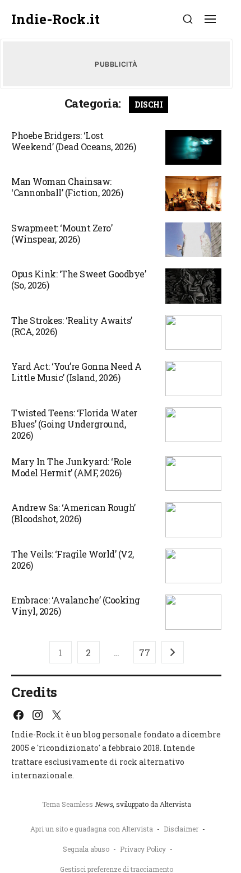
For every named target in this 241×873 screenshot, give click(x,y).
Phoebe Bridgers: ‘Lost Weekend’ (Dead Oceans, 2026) (73, 140)
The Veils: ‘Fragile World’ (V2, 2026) (72, 559)
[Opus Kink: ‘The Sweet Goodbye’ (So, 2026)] (193, 286)
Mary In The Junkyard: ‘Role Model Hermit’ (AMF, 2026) (71, 467)
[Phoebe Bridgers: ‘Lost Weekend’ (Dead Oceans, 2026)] (193, 147)
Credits (34, 692)
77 (144, 652)
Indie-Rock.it (55, 19)
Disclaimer (181, 828)
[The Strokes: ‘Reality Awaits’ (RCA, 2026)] (193, 332)
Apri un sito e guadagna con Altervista (91, 828)
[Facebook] (18, 715)
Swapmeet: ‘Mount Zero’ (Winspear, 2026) (61, 233)
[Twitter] (56, 715)
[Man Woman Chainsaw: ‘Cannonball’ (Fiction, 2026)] (193, 193)
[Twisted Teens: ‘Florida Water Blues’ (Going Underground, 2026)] (193, 425)
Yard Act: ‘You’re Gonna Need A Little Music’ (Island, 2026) (76, 371)
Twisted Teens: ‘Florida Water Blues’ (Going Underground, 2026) (74, 424)
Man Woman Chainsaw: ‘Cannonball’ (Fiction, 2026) (67, 186)
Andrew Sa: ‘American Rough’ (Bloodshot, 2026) (73, 512)
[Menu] (210, 19)
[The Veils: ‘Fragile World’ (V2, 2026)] (193, 566)
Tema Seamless (67, 804)
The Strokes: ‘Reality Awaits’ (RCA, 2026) (71, 325)
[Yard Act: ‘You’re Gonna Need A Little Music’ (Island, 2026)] (193, 378)
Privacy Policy (143, 848)
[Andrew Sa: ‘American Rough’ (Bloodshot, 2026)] (193, 519)
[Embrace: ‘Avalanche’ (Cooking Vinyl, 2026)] (193, 612)
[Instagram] (37, 715)
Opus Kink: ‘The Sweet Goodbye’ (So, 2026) (78, 279)
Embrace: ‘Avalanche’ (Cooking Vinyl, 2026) (75, 605)
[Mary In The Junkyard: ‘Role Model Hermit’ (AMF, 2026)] (193, 473)
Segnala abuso (86, 848)
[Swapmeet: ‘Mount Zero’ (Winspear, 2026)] (193, 240)
